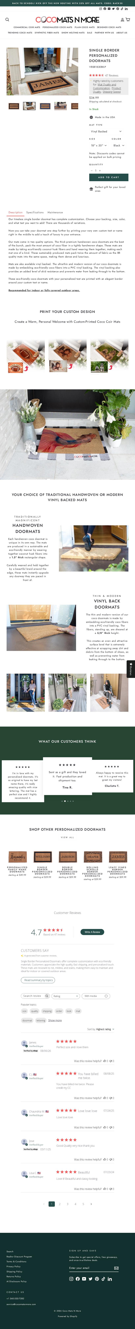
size (24, 1011)
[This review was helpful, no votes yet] (105, 1061)
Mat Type (96, 124)
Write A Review (92, 932)
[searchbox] (32, 996)
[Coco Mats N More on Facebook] (78, 1279)
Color (117, 138)
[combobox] (66, 996)
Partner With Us (104, 32)
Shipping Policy (14, 1271)
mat (78, 1011)
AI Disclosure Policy (17, 1281)
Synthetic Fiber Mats (47, 32)
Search (10, 1251)
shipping (47, 1011)
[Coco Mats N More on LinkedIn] (110, 1279)
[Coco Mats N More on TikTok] (103, 1279)
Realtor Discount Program (19, 1256)
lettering (41, 1020)
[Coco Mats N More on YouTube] (84, 1279)
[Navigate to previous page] (44, 1204)
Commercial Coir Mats (27, 27)
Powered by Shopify (67, 1316)
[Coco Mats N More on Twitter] (91, 1279)
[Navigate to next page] (91, 1204)
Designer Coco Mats (109, 27)
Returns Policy (14, 1276)
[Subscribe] (116, 1268)
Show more (55, 1020)
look (69, 1011)
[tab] (15, 212)
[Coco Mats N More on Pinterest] (97, 1279)
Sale (89, 32)
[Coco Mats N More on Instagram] (71, 1279)
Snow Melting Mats (73, 32)
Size (92, 138)
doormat (27, 1020)
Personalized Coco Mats (57, 27)
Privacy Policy (14, 1266)
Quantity (96, 164)
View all (67, 837)
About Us (121, 32)
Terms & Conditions (16, 1261)
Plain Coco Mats (85, 27)
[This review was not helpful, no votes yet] (110, 1061)
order (59, 1011)
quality (34, 1011)
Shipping (93, 101)
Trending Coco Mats (20, 32)
